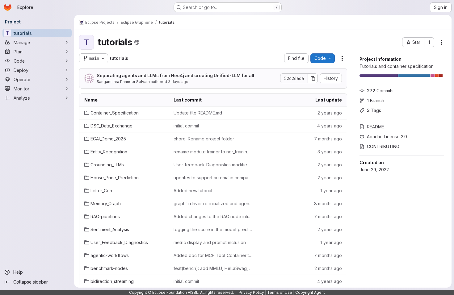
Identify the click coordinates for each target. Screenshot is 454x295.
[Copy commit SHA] (313, 78)
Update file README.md (198, 112)
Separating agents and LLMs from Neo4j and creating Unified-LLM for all (175, 75)
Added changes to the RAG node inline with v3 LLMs (213, 216)
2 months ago (328, 268)
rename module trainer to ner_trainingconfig (213, 151)
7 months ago (328, 138)
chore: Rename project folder (204, 138)
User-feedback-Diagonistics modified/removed (213, 164)
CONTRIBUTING (383, 146)
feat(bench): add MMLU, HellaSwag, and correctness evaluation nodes (213, 268)
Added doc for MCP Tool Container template (213, 255)
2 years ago (329, 112)
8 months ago (328, 203)
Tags (374, 110)
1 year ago (331, 190)
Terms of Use (279, 292)
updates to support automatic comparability (213, 177)
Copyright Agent (310, 292)
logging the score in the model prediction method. (213, 229)
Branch (375, 100)
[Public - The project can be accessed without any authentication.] (136, 42)
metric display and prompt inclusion (210, 242)
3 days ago (178, 81)
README (375, 126)
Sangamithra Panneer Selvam (123, 81)
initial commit (186, 125)
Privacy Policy (251, 292)
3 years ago (329, 151)
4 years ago (329, 125)
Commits (380, 90)
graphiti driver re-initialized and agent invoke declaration (213, 203)
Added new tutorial (193, 190)
